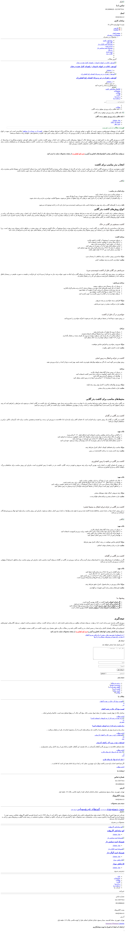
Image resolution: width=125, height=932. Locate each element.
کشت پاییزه (116, 689)
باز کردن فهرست (107, 128)
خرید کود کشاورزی (78, 154)
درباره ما (117, 96)
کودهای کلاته (74, 809)
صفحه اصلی (116, 33)
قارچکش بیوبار (118, 864)
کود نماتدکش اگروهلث (115, 831)
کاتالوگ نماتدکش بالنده (113, 89)
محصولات (117, 91)
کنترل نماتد (116, 691)
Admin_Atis (116, 834)
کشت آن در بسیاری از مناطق (32, 131)
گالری (118, 95)
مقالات (118, 93)
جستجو (103, 673)
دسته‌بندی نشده (115, 685)
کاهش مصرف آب (114, 687)
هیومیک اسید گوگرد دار (115, 853)
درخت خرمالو (115, 683)
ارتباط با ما (116, 98)
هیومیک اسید (103, 809)
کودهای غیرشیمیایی (88, 809)
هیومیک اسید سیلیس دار (115, 842)
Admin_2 (109, 70)
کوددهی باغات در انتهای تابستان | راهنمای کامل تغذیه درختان (93, 66)
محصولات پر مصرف (113, 35)
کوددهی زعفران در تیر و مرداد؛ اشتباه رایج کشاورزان (96, 78)
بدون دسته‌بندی (115, 809)
